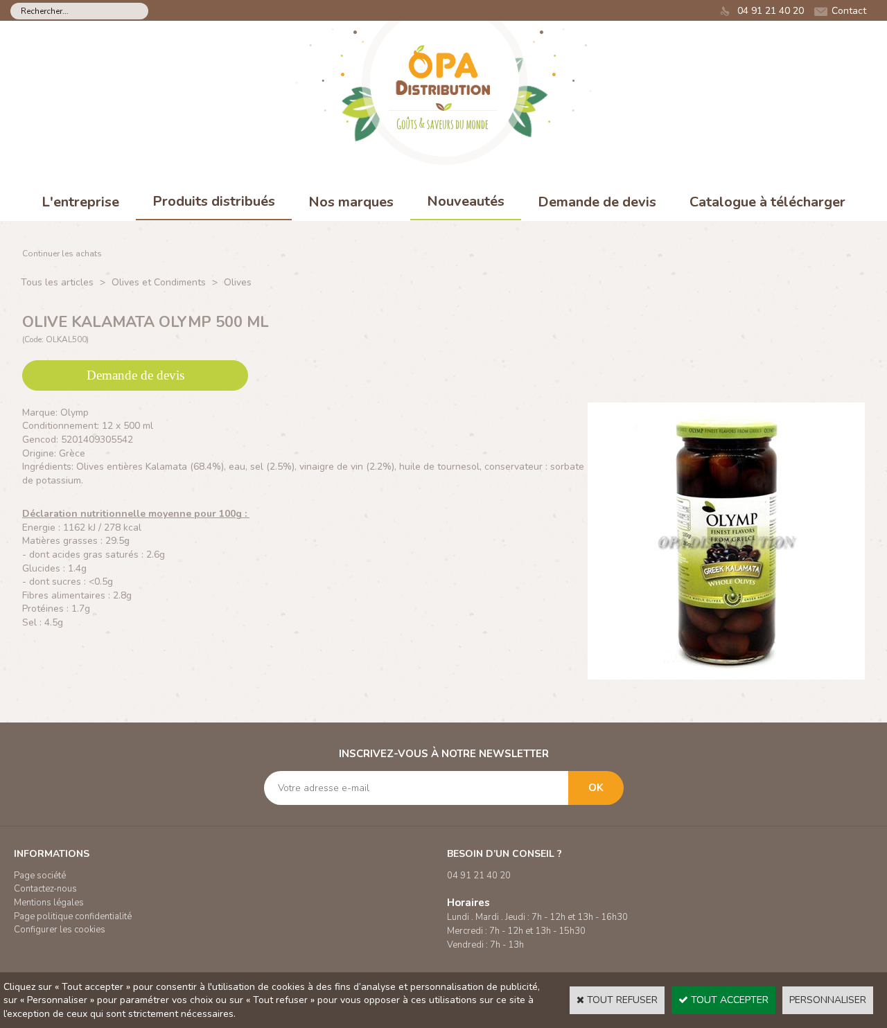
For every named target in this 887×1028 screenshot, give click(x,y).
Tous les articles (57, 282)
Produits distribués (213, 201)
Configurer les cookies (59, 929)
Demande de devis (597, 202)
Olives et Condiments (159, 282)
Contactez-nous (45, 889)
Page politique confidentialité (73, 916)
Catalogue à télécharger (767, 202)
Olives (238, 282)
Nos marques (351, 202)
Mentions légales (49, 902)
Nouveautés (465, 201)
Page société (40, 875)
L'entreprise (80, 202)
